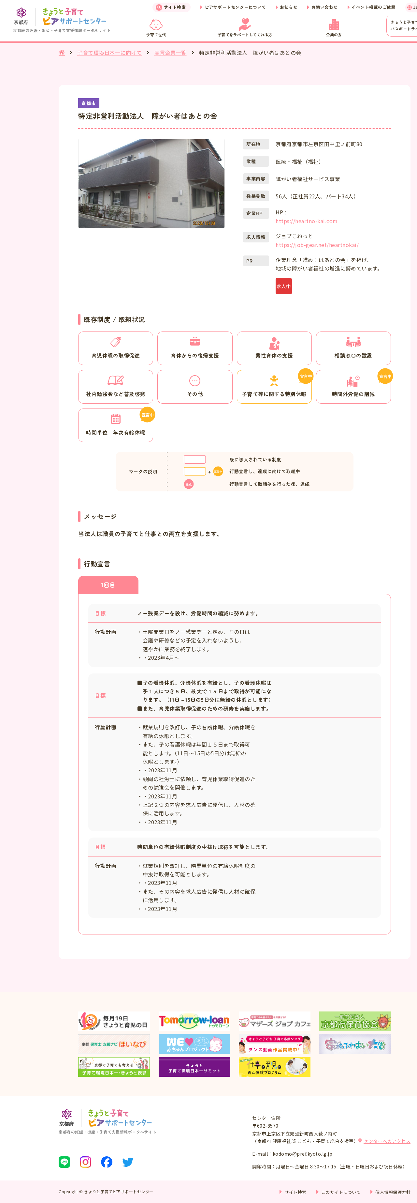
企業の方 (334, 34)
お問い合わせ (324, 7)
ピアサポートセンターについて (235, 7)
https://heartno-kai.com (307, 221)
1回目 (108, 584)
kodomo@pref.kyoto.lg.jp (303, 1153)
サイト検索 (175, 7)
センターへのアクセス (387, 1141)
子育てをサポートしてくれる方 (245, 34)
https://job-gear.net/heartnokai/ (317, 245)
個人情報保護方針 (392, 1192)
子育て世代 (156, 34)
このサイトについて (341, 1192)
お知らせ (288, 7)
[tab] (108, 585)
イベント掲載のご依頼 (373, 7)
